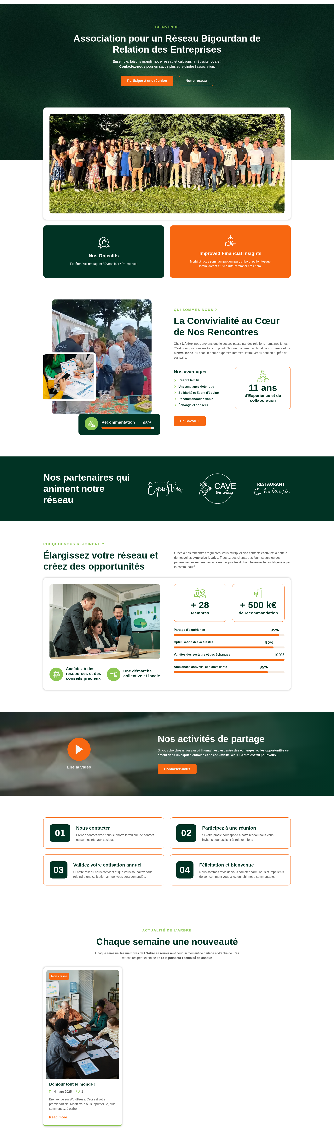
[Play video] (79, 749)
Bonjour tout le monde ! (72, 1084)
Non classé (59, 976)
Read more (58, 1117)
